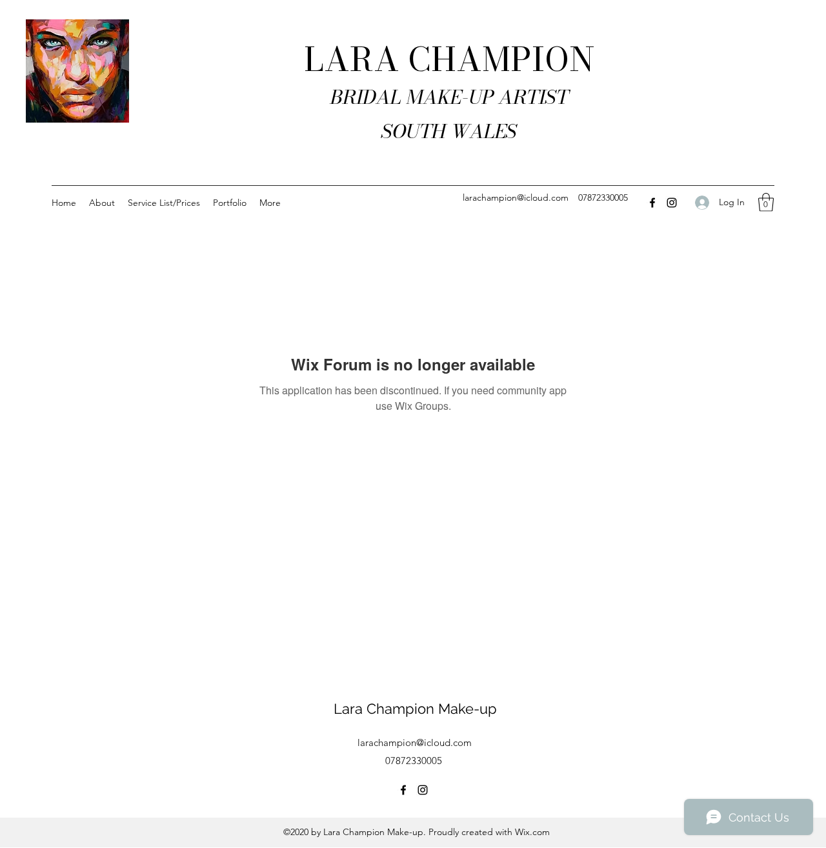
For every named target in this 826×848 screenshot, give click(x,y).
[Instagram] (671, 202)
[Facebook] (652, 202)
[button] (766, 202)
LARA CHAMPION (449, 59)
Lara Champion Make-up (415, 708)
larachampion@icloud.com (516, 197)
